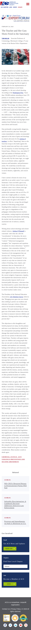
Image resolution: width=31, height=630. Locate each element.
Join (10, 7)
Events (15, 7)
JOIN (9, 584)
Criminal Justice (9, 457)
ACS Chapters (4, 7)
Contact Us (6, 609)
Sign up (8, 548)
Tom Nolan (5, 38)
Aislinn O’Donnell (18, 231)
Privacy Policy (16, 609)
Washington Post (18, 93)
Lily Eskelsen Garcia (16, 297)
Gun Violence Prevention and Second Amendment (13, 459)
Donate (20, 7)
